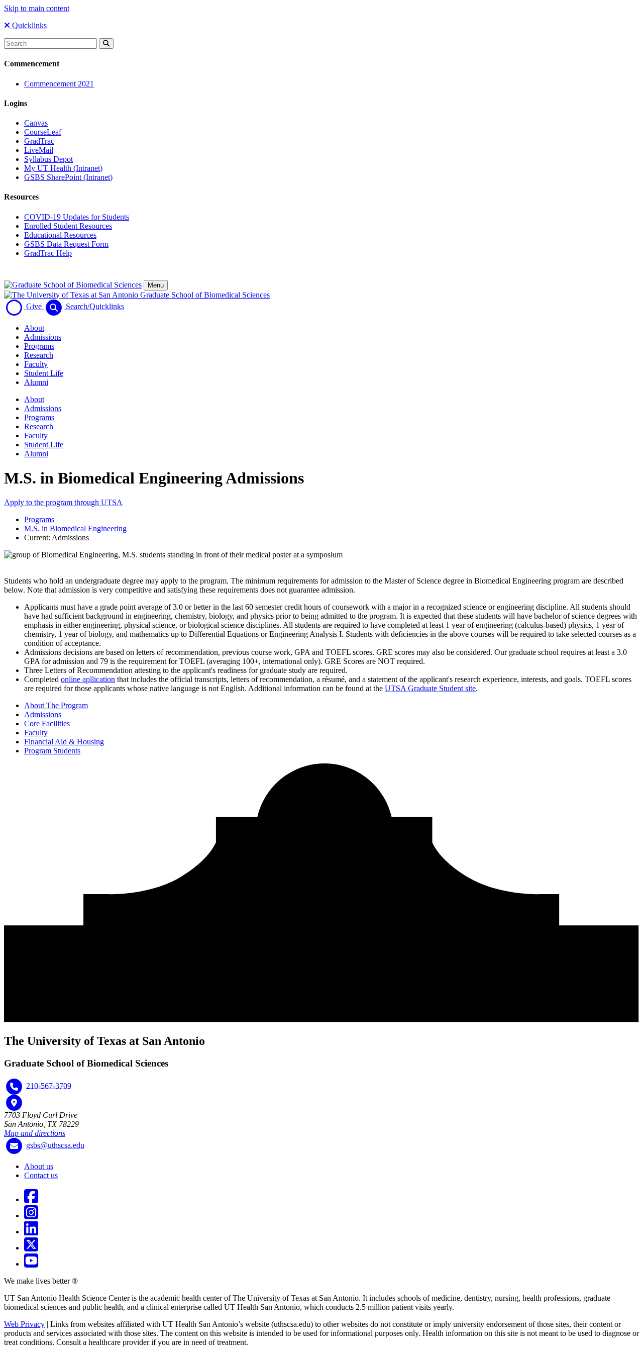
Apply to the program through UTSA (63, 502)
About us (38, 1166)
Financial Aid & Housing (64, 741)
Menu (156, 285)
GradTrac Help (48, 253)
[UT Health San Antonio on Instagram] (31, 1215)
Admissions (42, 337)
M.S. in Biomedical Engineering (75, 528)
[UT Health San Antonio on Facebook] (31, 1199)
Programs (39, 346)
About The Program (56, 705)
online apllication (88, 679)
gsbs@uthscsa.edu (55, 1144)
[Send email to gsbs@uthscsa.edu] (14, 1146)
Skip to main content (36, 8)
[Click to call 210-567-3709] (14, 1087)
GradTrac (39, 141)
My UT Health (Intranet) (63, 168)
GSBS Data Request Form (66, 244)
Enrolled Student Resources (68, 226)
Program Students (52, 750)
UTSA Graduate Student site (430, 688)
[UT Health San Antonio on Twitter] (31, 1247)
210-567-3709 (48, 1085)
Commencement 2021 (59, 83)
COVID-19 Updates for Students (76, 217)
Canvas (36, 123)
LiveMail (38, 150)
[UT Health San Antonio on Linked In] (31, 1231)
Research (38, 355)
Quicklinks (28, 25)
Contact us (41, 1175)
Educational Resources (60, 235)
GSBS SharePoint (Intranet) (68, 177)
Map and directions (34, 1133)
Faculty (36, 364)
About (34, 328)
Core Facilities (47, 723)
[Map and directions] (14, 1103)
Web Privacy (24, 1324)
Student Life (43, 373)
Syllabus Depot (48, 159)
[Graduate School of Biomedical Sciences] (73, 284)
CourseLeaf (42, 132)
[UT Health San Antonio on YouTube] (31, 1264)
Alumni (36, 382)
